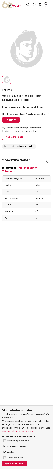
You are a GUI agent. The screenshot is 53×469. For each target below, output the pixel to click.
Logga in (11, 120)
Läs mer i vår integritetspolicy (17, 431)
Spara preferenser (14, 464)
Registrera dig (15, 137)
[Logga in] (34, 4)
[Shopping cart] (40, 4)
